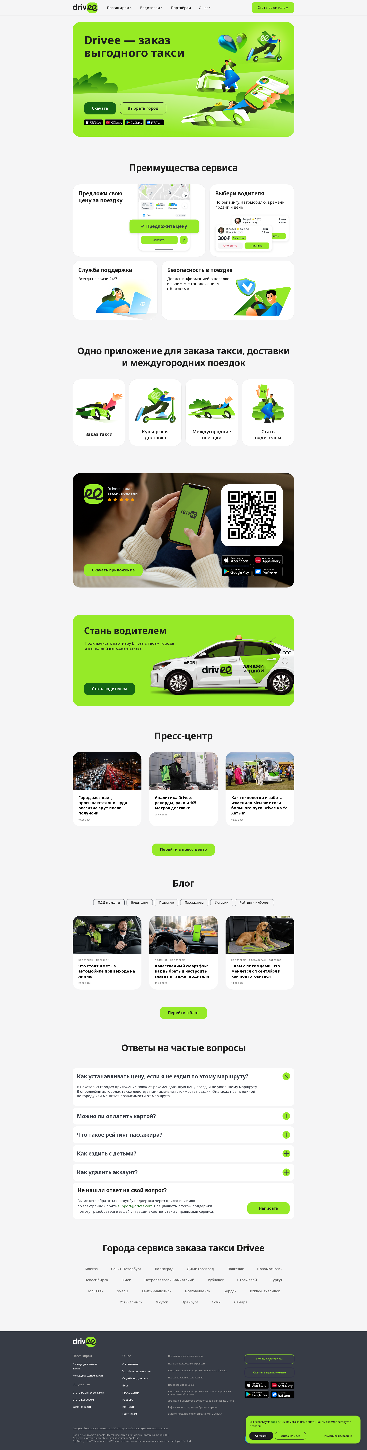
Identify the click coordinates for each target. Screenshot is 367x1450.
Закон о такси (82, 1406)
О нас (203, 7)
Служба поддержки (135, 1378)
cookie (275, 1422)
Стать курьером (83, 1399)
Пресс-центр (130, 1392)
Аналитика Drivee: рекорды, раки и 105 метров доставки (175, 802)
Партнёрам (181, 7)
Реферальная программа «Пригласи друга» (192, 1407)
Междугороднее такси (88, 1375)
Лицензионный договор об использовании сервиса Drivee (201, 1400)
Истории (221, 902)
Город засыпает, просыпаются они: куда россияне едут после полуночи (102, 805)
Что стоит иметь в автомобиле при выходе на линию (106, 971)
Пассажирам (118, 7)
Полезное (166, 902)
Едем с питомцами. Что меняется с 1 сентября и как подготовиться (256, 971)
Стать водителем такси (88, 1392)
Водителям (150, 7)
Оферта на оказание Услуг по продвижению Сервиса (197, 1370)
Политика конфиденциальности (185, 1356)
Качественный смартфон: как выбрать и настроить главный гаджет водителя (182, 971)
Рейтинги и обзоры (254, 902)
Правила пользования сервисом (186, 1363)
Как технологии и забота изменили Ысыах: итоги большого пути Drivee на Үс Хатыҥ (259, 805)
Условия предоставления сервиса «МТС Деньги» (195, 1413)
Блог (125, 1385)
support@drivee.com (135, 1206)
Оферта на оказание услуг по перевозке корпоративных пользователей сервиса (199, 1393)
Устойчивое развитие (136, 1371)
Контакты (128, 1406)
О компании (130, 1364)
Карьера (127, 1399)
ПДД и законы (109, 902)
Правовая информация (181, 1384)
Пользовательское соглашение (185, 1377)
